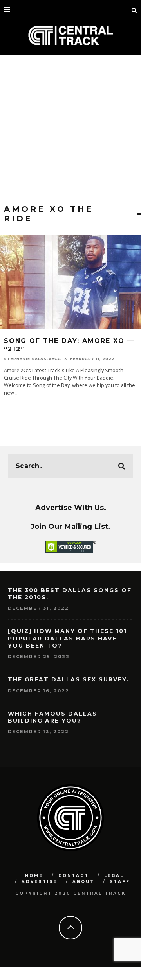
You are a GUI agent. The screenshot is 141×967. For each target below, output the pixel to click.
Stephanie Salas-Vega (32, 358)
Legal (114, 875)
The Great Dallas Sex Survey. (68, 679)
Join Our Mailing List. (70, 526)
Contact (73, 875)
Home (34, 875)
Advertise (39, 881)
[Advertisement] (70, 129)
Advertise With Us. (70, 507)
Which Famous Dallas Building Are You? (52, 717)
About (83, 881)
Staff (120, 881)
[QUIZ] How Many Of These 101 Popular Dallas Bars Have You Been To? (67, 638)
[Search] (134, 10)
